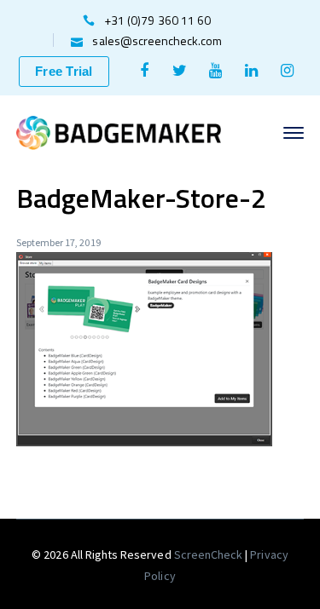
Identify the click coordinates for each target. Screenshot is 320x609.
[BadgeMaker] (118, 131)
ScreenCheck (210, 554)
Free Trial (64, 71)
